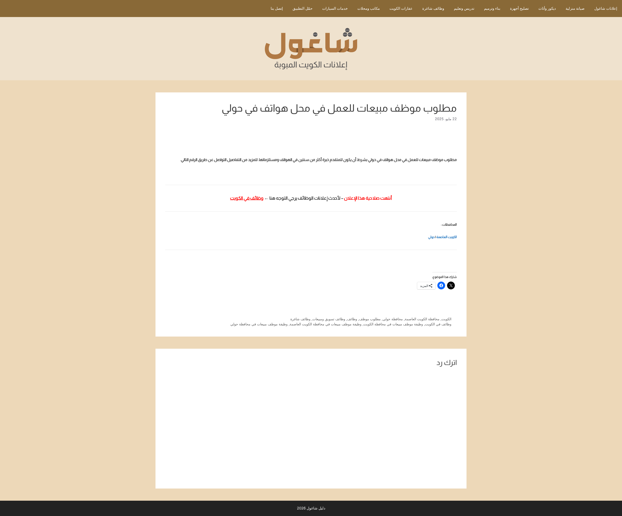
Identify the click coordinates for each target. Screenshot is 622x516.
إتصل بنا (277, 8)
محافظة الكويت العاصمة (422, 319)
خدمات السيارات (335, 8)
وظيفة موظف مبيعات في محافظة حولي (259, 324)
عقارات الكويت (401, 8)
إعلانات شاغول (605, 8)
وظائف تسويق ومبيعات (328, 319)
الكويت (446, 319)
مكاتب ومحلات (368, 8)
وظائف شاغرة (433, 8)
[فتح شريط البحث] (258, 8)
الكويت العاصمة (446, 237)
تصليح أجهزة (519, 8)
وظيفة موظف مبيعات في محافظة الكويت (393, 324)
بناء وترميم (492, 8)
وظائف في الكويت (438, 324)
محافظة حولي (393, 319)
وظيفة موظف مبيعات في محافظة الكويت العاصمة (326, 324)
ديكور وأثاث (547, 8)
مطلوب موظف (370, 319)
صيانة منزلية (575, 8)
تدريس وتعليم (464, 8)
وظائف (352, 319)
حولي (431, 237)
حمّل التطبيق (302, 8)
